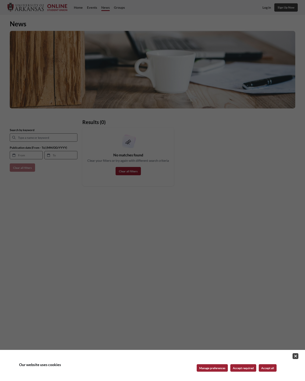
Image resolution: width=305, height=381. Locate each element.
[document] (152, 365)
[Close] (295, 356)
